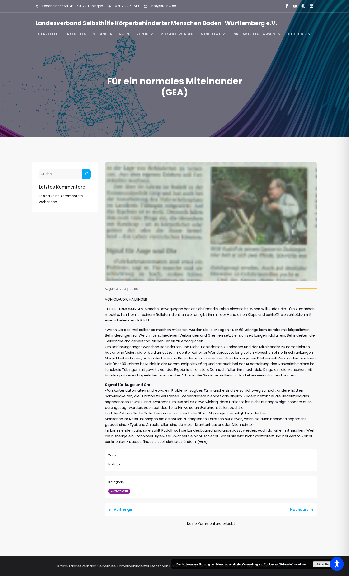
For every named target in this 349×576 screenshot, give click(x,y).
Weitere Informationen (293, 564)
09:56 (134, 289)
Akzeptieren (325, 564)
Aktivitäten (119, 491)
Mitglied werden (177, 34)
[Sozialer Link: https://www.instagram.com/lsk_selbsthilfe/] (301, 6)
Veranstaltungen (111, 34)
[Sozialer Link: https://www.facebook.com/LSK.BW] (284, 6)
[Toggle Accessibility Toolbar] (337, 564)
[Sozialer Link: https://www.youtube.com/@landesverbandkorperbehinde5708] (293, 6)
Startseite (49, 34)
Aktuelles (76, 34)
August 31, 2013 (115, 289)
